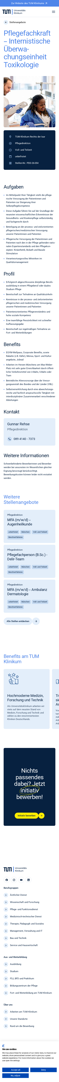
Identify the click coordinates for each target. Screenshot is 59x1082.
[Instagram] (14, 880)
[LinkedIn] (28, 880)
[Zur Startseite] (13, 12)
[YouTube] (21, 880)
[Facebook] (7, 880)
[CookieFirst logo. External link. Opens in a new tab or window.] (3, 1046)
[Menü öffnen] (54, 12)
